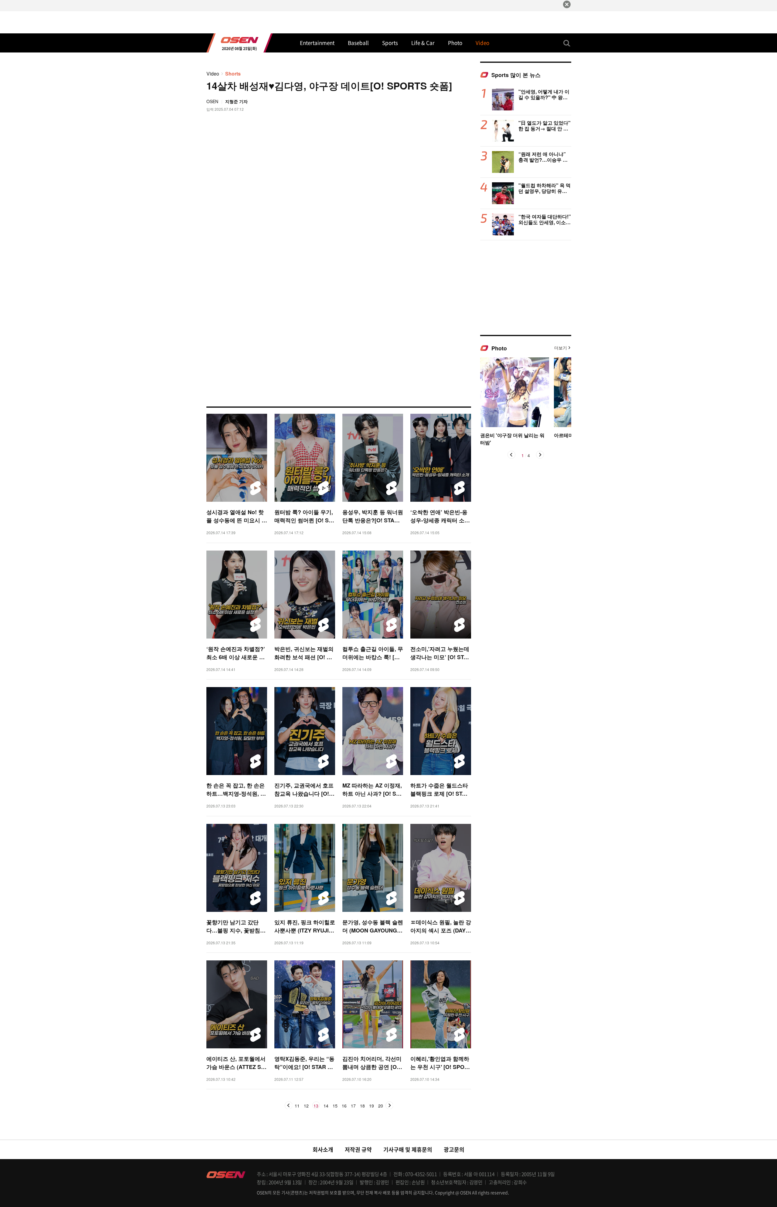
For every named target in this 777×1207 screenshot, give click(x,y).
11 (297, 1106)
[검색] (567, 43)
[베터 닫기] (567, 4)
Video (212, 73)
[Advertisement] (525, 287)
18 (362, 1106)
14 (326, 1106)
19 (371, 1106)
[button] (511, 455)
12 (306, 1106)
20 (380, 1106)
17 (353, 1106)
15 (335, 1106)
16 (344, 1106)
